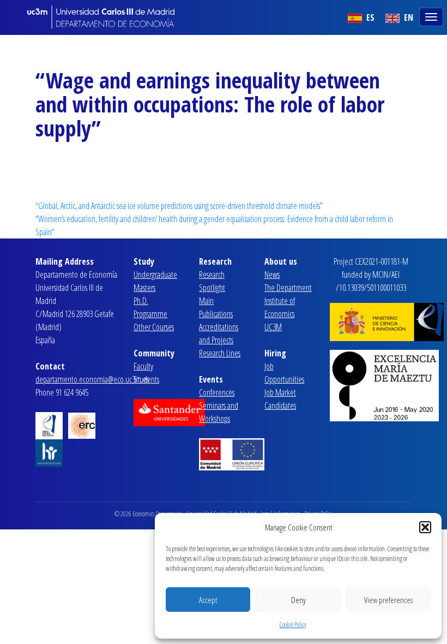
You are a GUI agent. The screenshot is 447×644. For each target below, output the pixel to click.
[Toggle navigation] (432, 15)
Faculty (143, 366)
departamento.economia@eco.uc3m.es (92, 379)
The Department (288, 288)
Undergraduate (155, 275)
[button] (425, 527)
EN (407, 17)
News (272, 275)
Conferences (216, 392)
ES (369, 17)
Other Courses (154, 327)
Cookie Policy (293, 624)
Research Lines (219, 353)
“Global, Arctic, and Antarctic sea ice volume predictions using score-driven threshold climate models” (179, 206)
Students (146, 379)
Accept (208, 599)
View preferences (388, 599)
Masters (144, 288)
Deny (298, 599)
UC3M (273, 327)
